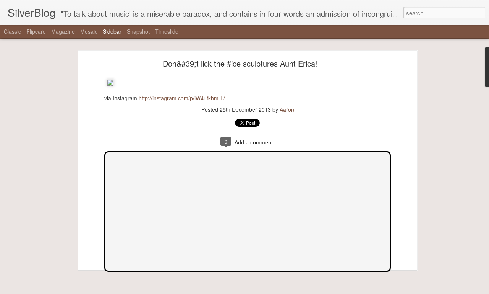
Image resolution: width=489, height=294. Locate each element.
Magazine (63, 31)
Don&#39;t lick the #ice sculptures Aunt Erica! (240, 63)
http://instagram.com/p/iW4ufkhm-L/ (182, 98)
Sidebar (112, 31)
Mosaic (88, 31)
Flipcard (36, 31)
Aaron (287, 109)
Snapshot (138, 31)
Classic (12, 31)
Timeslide (166, 31)
